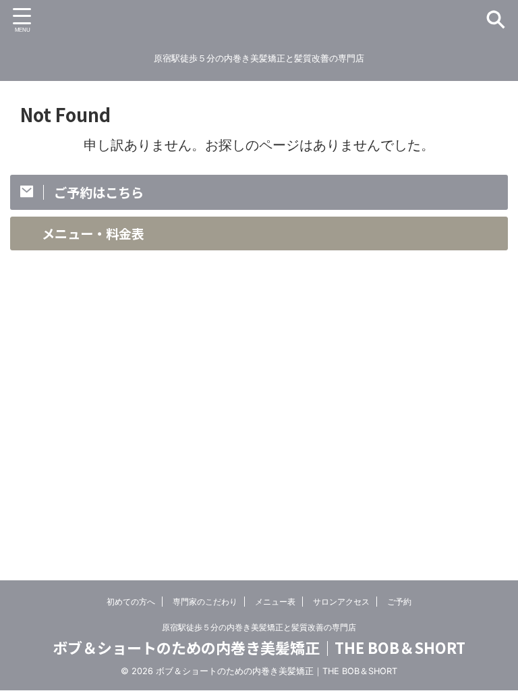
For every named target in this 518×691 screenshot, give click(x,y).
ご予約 (399, 602)
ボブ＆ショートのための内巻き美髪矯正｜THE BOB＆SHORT (259, 647)
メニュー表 (275, 602)
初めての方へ (131, 602)
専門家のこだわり (205, 602)
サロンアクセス (341, 602)
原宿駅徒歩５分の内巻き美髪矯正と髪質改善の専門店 (259, 627)
